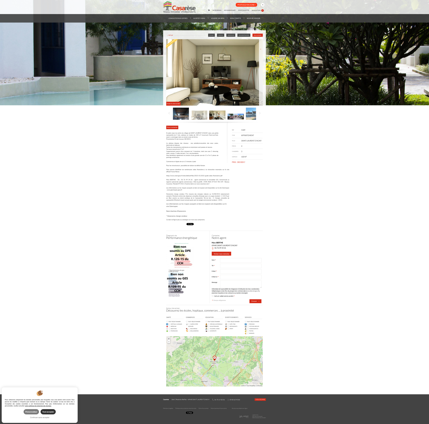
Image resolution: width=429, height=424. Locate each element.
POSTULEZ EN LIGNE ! (246, 5)
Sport (231, 328)
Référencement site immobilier (259, 417)
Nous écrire (260, 399)
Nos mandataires (230, 10)
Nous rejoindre (254, 18)
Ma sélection (257, 10)
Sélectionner (231, 35)
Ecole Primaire (214, 326)
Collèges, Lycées (215, 328)
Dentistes (174, 328)
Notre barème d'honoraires (176, 211)
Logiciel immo (255, 415)
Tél (213, 265)
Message (214, 282)
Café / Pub (232, 324)
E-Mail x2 (215, 277)
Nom (214, 260)
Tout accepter (48, 411)
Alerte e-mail (199, 18)
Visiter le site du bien (173, 104)
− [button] (168, 342)
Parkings (251, 324)
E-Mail (214, 271)
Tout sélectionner (174, 321)
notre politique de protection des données (38, 406)
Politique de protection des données (185, 408)
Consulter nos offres (178, 18)
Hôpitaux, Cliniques (176, 324)
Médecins (173, 326)
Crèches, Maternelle (216, 324)
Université (213, 331)
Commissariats (253, 328)
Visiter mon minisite (221, 254)
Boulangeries (194, 331)
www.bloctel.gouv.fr (252, 291)
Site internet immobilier (257, 416)
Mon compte (235, 18)
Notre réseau (216, 10)
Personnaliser (31, 411)
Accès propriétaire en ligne (239, 408)
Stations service (254, 326)
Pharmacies (174, 331)
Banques (251, 333)
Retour (170, 35)
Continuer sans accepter (39, 417)
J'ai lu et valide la (219, 296)
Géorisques (173, 206)
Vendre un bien (217, 18)
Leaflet (243, 385)
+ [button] (168, 339)
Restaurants (233, 326)
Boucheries (193, 328)
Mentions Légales (168, 408)
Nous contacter (243, 10)
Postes (251, 331)
